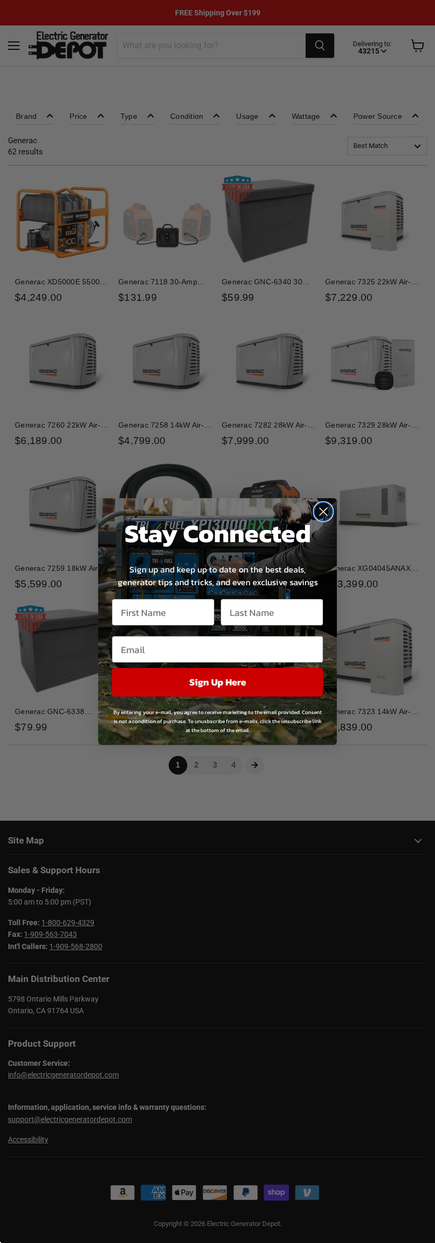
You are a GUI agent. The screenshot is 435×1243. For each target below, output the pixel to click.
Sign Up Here (217, 682)
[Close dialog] (323, 511)
